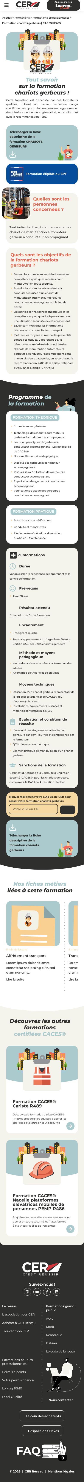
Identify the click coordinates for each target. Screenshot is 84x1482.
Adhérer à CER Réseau (19, 1323)
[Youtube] (37, 1292)
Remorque (54, 1335)
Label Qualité (12, 1397)
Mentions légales (61, 1471)
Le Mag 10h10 (12, 1388)
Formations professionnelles (51, 17)
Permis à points (14, 1372)
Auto (49, 1318)
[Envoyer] (67, 810)
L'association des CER (18, 1314)
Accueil (7, 17)
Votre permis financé (18, 1380)
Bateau (51, 1343)
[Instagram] (27, 1292)
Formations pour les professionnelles (17, 1362)
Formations (22, 17)
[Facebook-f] (47, 1292)
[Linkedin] (56, 1292)
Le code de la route (60, 1351)
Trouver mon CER (15, 1331)
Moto (50, 1327)
